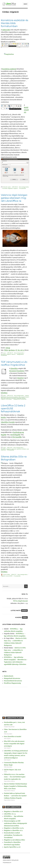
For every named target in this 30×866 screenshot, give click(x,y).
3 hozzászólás (22, 188)
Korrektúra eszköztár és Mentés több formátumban (14, 23)
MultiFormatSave (26, 110)
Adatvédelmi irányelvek (10, 860)
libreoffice (3, 354)
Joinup (8, 348)
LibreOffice (14, 368)
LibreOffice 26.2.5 (10, 814)
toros (4, 353)
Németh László (7, 187)
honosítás (4, 188)
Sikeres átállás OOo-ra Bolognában (14, 458)
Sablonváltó (6, 30)
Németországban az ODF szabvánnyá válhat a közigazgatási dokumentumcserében (15, 823)
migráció (15, 188)
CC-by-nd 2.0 (20, 350)
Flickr (6, 350)
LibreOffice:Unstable (8, 422)
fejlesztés (13, 398)
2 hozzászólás (17, 576)
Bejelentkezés (8, 676)
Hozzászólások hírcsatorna (13, 681)
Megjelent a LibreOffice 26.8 (13, 811)
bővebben (4, 393)
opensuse (13, 449)
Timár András (6, 574)
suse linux (3, 450)
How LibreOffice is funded (12, 736)
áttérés (27, 395)
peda (4, 395)
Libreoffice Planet (14, 718)
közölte (3, 417)
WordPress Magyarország (12, 683)
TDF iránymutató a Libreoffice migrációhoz (14, 363)
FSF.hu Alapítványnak (20, 601)
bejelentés (3, 397)
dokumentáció (7, 398)
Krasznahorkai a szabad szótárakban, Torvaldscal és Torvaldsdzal (13, 835)
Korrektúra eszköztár (9, 69)
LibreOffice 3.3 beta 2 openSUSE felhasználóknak (13, 408)
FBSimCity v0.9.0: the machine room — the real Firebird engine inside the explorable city (14, 777)
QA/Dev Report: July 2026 (12, 769)
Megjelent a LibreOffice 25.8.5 (14, 828)
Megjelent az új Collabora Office (14, 840)
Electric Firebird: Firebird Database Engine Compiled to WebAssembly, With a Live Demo (15, 786)
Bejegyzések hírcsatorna (12, 678)
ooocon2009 (9, 576)
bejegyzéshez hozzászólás (19, 399)
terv (25, 617)
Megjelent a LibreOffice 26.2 (13, 830)
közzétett (20, 378)
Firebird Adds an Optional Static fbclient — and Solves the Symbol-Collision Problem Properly (15, 795)
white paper (9, 399)
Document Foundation (16, 371)
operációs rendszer (21, 449)
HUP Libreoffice (13, 807)
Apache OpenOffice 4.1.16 (12, 847)
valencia (13, 354)
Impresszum (7, 862)
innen (24, 610)
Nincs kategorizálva (24, 187)
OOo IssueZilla (17, 437)
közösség (18, 398)
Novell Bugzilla (15, 434)
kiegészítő (10, 188)
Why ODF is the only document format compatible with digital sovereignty (14, 743)
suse (27, 449)
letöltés (23, 398)
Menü (25, 4)
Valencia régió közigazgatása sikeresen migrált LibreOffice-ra (14, 197)
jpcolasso (12, 350)
